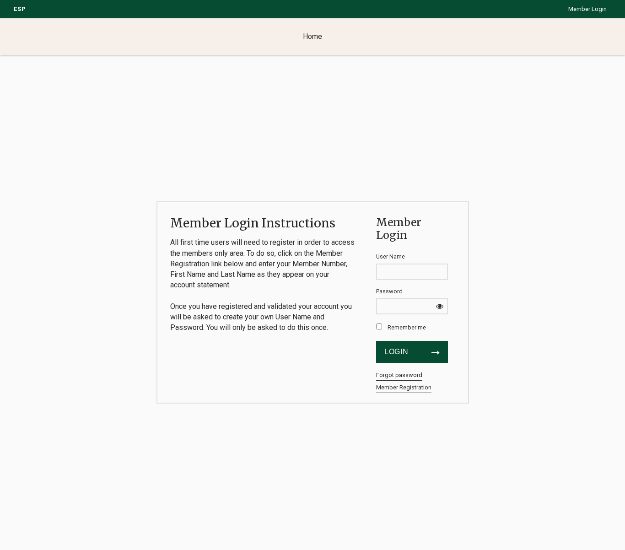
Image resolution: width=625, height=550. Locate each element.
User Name (390, 256)
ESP (20, 8)
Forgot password (399, 375)
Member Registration (403, 387)
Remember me (407, 327)
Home (312, 36)
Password (389, 291)
